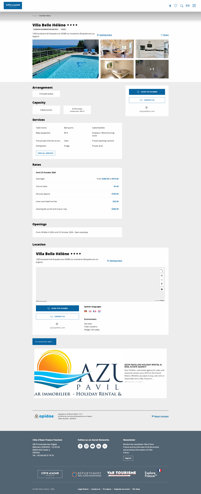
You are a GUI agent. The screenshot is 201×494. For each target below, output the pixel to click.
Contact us (95, 489)
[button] (181, 5)
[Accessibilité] (170, 5)
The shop (136, 489)
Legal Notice (83, 489)
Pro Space (107, 489)
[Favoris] (176, 5)
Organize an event (122, 489)
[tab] (44, 341)
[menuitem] (13, 5)
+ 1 (152, 69)
